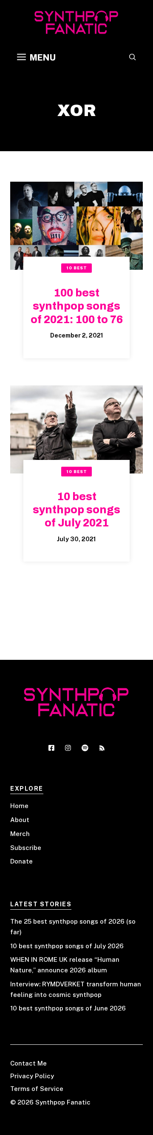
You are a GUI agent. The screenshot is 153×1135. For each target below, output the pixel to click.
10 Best (76, 268)
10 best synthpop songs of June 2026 (68, 1008)
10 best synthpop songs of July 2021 (76, 510)
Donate (21, 861)
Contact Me (28, 1063)
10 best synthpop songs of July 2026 (67, 946)
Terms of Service (36, 1088)
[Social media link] (51, 748)
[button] (132, 57)
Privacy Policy (32, 1076)
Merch (20, 833)
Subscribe (25, 847)
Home (19, 805)
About (19, 819)
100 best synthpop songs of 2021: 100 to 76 (77, 306)
